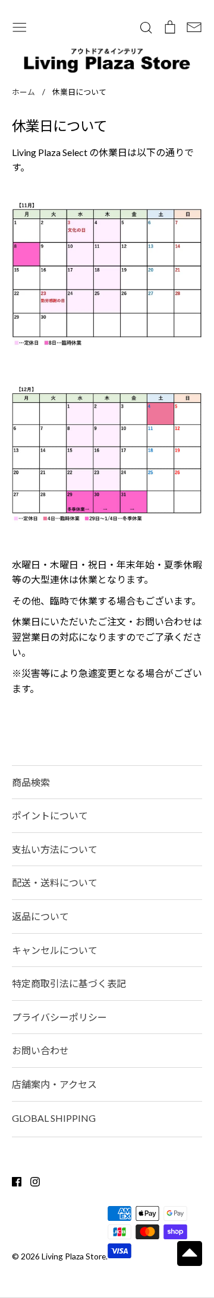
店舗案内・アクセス (54, 1084)
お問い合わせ (40, 1050)
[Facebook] (12, 1180)
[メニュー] (19, 26)
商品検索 (31, 782)
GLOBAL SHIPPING (54, 1118)
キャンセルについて (54, 950)
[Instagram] (30, 1180)
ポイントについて (50, 815)
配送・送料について (54, 882)
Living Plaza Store (74, 1256)
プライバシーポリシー (59, 1017)
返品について (40, 916)
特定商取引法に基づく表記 (69, 983)
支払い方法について (54, 849)
